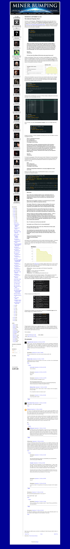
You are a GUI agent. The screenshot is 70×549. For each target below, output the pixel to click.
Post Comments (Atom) (33, 535)
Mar (15, 312)
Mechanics (15, 335)
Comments (15, 352)
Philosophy (15, 337)
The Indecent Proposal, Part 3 (17, 266)
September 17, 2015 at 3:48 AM (36, 409)
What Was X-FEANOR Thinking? (16, 236)
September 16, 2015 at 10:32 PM (40, 372)
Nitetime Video (32, 387)
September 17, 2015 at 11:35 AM (38, 510)
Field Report (15, 331)
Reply (28, 349)
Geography (15, 332)
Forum (52, 13)
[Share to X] (40, 334)
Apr (15, 311)
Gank (39, 13)
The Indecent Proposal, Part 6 (17, 254)
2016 (14, 214)
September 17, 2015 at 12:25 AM (40, 402)
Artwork (14, 326)
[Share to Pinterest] (42, 334)
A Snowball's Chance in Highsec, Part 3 (17, 300)
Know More (16, 258)
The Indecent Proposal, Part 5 (17, 256)
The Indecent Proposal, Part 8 (17, 248)
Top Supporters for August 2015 (17, 303)
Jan (15, 315)
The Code (25, 13)
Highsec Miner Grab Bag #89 (17, 232)
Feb (15, 314)
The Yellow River (17, 283)
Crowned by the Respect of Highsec (16, 225)
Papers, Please (16, 234)
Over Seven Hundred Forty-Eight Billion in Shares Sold (17, 260)
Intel (31, 336)
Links (43, 13)
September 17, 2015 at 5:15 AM (40, 454)
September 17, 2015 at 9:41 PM (40, 483)
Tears (33, 336)
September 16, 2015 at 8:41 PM (40, 367)
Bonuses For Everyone (16, 277)
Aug (15, 305)
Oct (15, 220)
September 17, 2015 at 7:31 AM (40, 428)
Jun (15, 308)
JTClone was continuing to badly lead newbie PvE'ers (35, 24)
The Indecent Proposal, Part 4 (17, 264)
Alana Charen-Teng (30, 402)
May (15, 309)
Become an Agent (32, 13)
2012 (14, 320)
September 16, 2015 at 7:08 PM (37, 352)
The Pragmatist (16, 288)
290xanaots (32, 428)
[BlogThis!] (39, 334)
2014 (14, 317)
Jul (14, 306)
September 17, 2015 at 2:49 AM (41, 387)
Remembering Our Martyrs (17, 242)
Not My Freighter (17, 280)
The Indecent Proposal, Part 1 (17, 275)
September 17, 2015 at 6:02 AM (40, 395)
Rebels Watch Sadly (17, 279)
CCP (14, 328)
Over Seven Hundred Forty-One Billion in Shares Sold (17, 291)
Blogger (37, 541)
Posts (14, 350)
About (47, 13)
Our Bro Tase (16, 223)
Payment (14, 336)
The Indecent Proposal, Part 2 (17, 268)
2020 (14, 208)
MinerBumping (30, 334)
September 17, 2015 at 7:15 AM (40, 501)
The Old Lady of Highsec (17, 228)
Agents (29, 336)
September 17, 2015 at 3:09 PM (40, 478)
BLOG (12, 13)
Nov (15, 218)
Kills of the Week (17, 230)
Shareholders (18, 13)
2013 (14, 319)
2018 (14, 211)
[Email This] (38, 334)
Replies (29, 365)
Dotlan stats (37, 263)
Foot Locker (32, 367)
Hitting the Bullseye (17, 293)
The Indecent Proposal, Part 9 (17, 239)
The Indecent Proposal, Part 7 (17, 250)
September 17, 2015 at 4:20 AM (38, 441)
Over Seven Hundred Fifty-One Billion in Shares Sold (17, 244)
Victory (35, 336)
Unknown (29, 409)
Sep (15, 221)
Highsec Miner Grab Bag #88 (17, 272)
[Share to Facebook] (41, 334)
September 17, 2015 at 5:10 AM (37, 492)
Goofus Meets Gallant (16, 298)
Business (14, 327)
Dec (15, 217)
